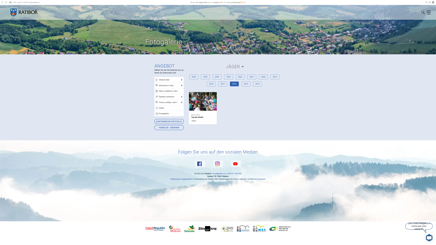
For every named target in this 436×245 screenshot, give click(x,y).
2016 (234, 84)
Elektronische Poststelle (169, 121)
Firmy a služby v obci (168, 102)
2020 (263, 77)
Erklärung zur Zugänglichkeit (182, 179)
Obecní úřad (164, 80)
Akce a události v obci (168, 91)
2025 (205, 77)
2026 (194, 77)
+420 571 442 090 (234, 174)
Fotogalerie (164, 113)
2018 (211, 84)
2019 (275, 77)
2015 (246, 84)
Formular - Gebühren (169, 128)
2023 (229, 77)
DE (433, 2)
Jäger (233, 66)
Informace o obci (166, 85)
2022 (240, 77)
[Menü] (429, 12)
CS (426, 2)
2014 (257, 84)
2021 (252, 77)
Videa (161, 108)
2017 (223, 84)
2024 (217, 77)
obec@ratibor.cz (219, 174)
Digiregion (261, 179)
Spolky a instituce (166, 97)
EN (430, 2)
